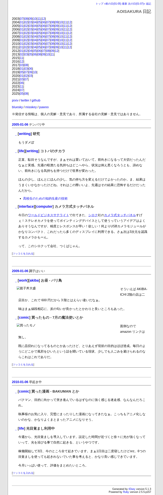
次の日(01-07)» (136, 3)
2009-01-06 (20, 271)
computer (44, 206)
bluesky (17, 107)
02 (26, 22)
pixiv (15, 100)
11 (39, 18)
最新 (124, 3)
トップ (99, 3)
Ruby (126, 491)
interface (26, 206)
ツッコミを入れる (23, 253)
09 (30, 18)
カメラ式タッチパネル (120, 215)
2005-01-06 (20, 124)
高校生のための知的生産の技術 (45, 198)
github (36, 100)
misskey (31, 107)
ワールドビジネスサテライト (48, 215)
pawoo (44, 107)
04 (35, 22)
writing (25, 134)
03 (30, 22)
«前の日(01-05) (112, 3)
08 (26, 18)
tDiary (132, 488)
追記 (148, 3)
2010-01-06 (20, 382)
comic (24, 317)
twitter (25, 100)
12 (43, 18)
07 (21, 18)
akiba (34, 280)
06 (43, 22)
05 (39, 22)
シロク (93, 215)
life (21, 151)
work (23, 280)
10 (35, 18)
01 (21, 22)
